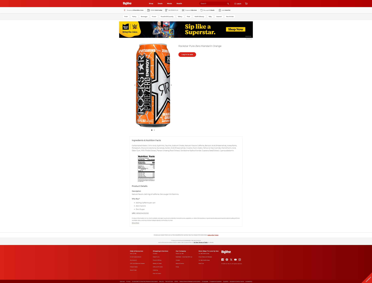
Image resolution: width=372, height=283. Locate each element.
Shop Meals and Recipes (205, 257)
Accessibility (248, 281)
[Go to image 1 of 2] (152, 130)
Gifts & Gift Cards (157, 267)
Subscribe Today (213, 235)
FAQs (177, 267)
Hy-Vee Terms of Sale (201, 242)
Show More (135, 223)
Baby (210, 16)
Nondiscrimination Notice (237, 281)
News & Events (180, 263)
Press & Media (134, 267)
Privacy (128, 281)
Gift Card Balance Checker (137, 263)
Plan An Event (157, 273)
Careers (178, 260)
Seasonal (219, 16)
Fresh (126, 16)
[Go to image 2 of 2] (154, 130)
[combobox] (214, 3)
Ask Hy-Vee (133, 253)
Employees (205, 281)
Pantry (134, 16)
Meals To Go (156, 257)
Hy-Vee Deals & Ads (204, 253)
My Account (133, 260)
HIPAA (176, 281)
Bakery (180, 16)
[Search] (228, 3)
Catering (155, 270)
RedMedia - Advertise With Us (184, 257)
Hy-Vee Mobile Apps (204, 260)
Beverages (144, 16)
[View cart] (246, 4)
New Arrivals (230, 16)
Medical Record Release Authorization (190, 281)
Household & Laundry (167, 16)
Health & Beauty (199, 16)
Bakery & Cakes (157, 263)
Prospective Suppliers (216, 281)
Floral (188, 16)
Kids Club (201, 263)
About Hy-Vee (179, 253)
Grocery (155, 253)
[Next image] (171, 85)
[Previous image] (135, 85)
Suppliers (225, 281)
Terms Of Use (169, 281)
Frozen (154, 16)
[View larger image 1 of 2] (153, 85)
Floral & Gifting (157, 260)
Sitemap (122, 281)
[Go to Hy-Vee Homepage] (127, 3)
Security (161, 281)
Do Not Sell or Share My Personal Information (145, 281)
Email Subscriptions (135, 257)
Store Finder (133, 270)
